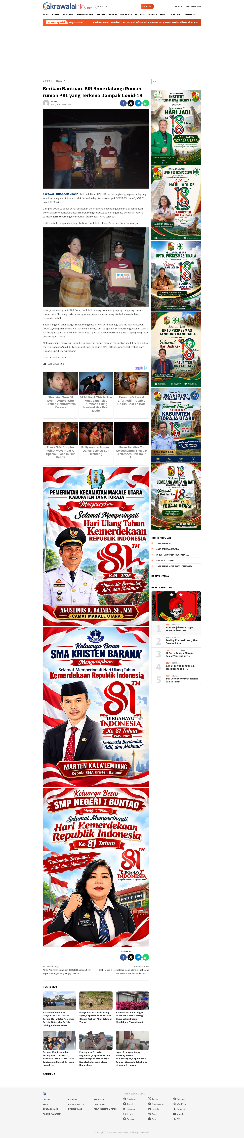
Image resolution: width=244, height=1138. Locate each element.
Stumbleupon (158, 1104)
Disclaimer (100, 1104)
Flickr (154, 1119)
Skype (154, 1114)
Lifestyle (170, 650)
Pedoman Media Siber (105, 1109)
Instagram (131, 1109)
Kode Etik (99, 1099)
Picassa (130, 1119)
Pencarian (147, 6)
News (168, 624)
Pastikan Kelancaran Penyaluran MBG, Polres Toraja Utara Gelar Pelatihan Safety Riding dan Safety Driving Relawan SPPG (58, 1019)
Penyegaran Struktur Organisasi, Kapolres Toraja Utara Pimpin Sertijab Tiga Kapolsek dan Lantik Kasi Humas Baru (94, 1059)
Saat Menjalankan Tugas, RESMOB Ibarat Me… (180, 629)
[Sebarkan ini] (123, 103)
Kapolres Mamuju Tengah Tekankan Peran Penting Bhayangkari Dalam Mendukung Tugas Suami (129, 1017)
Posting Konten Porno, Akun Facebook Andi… (182, 642)
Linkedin (155, 1109)
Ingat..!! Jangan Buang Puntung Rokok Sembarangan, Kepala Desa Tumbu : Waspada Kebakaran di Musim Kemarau (131, 1059)
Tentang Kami (50, 1109)
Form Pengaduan (52, 1114)
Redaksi (72, 1099)
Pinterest (181, 1099)
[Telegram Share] (138, 103)
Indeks (46, 1099)
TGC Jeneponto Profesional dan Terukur (182, 680)
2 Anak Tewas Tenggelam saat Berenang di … (180, 667)
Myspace (131, 1114)
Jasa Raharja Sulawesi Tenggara (174, 566)
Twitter (155, 1099)
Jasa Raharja (163, 543)
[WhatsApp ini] (145, 103)
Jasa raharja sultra (167, 549)
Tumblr (130, 1104)
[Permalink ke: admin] (46, 102)
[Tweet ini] (130, 103)
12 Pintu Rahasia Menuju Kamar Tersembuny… (179, 655)
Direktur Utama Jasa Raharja (172, 554)
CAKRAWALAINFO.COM (56, 194)
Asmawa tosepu (165, 560)
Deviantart (181, 1109)
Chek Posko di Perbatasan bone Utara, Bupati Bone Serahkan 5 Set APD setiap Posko (123, 970)
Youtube (180, 1114)
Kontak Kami (75, 1109)
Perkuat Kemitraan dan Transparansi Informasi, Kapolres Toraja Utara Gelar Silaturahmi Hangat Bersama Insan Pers (58, 1059)
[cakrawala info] (68, 5)
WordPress (181, 1104)
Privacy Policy (76, 1104)
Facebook (131, 1099)
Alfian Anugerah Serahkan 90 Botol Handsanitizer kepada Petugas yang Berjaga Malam (67, 970)
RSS (178, 1119)
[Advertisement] (122, 51)
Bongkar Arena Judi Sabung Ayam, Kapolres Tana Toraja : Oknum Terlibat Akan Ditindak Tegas (95, 1017)
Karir (46, 1104)
